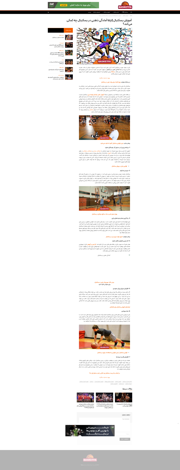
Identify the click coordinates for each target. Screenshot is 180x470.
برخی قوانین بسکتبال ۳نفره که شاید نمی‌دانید (112, 143)
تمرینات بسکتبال (128, 384)
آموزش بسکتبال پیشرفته (109, 381)
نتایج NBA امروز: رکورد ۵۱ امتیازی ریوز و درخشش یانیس (56, 46)
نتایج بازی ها (62, 43)
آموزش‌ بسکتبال (118, 381)
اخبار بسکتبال (116, 12)
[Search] (48, 12)
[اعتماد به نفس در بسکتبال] (69, 37)
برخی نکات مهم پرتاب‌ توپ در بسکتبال (104, 282)
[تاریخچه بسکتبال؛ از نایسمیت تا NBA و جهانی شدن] (123, 397)
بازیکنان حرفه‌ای (87, 151)
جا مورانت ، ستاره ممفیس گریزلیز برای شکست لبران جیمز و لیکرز (56, 78)
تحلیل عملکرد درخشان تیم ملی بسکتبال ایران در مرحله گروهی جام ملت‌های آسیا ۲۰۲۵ (85, 406)
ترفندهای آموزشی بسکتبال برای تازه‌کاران (120, 307)
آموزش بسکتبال (107, 12)
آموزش (109, 153)
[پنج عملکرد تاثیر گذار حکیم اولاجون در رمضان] (69, 69)
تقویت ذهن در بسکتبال (84, 381)
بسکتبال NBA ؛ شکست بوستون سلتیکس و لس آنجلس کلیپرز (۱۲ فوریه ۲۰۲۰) (57, 54)
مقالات (63, 60)
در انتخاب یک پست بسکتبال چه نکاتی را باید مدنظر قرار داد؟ (104, 373)
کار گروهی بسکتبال (114, 384)
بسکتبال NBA (125, 12)
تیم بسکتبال (121, 384)
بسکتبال (91, 110)
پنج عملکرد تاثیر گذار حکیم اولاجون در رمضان (56, 70)
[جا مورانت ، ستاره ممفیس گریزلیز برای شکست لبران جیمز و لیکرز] (69, 77)
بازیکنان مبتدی (97, 151)
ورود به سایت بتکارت (104, 78)
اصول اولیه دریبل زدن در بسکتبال (114, 237)
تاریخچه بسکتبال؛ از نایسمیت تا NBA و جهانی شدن (124, 405)
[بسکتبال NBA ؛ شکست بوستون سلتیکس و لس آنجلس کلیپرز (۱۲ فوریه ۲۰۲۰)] (69, 52)
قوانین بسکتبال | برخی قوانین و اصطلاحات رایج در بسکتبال (112, 353)
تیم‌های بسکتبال (61, 75)
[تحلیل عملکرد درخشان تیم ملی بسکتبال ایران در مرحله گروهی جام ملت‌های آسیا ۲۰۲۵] (85, 397)
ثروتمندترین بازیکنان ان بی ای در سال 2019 (56, 62)
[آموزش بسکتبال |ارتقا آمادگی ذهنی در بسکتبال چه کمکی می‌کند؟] (104, 46)
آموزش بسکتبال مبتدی (99, 381)
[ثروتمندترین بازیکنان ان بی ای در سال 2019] (69, 61)
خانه (131, 12)
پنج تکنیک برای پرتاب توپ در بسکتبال (111, 82)
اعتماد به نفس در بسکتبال (58, 37)
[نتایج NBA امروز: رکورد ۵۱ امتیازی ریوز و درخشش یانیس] (69, 45)
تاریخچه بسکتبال (96, 12)
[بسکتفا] (125, 5)
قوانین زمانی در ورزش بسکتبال (119, 166)
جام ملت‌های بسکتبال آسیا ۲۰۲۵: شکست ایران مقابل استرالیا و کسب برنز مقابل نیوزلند (104, 406)
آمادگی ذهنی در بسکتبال (127, 381)
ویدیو (89, 12)
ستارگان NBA (62, 67)
